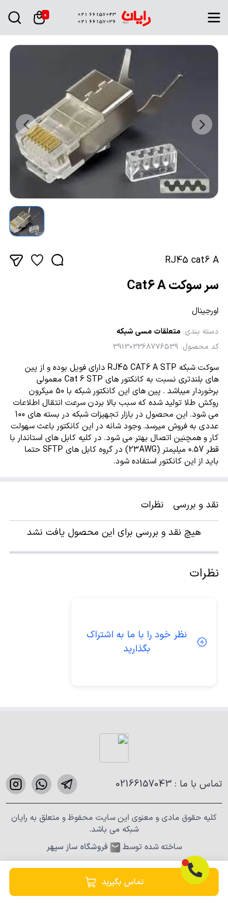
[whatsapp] (41, 784)
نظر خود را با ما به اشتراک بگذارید (137, 642)
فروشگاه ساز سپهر (77, 847)
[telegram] (67, 784)
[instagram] (16, 784)
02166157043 (145, 784)
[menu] (214, 17)
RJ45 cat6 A (192, 260)
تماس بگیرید (123, 882)
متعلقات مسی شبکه (148, 332)
